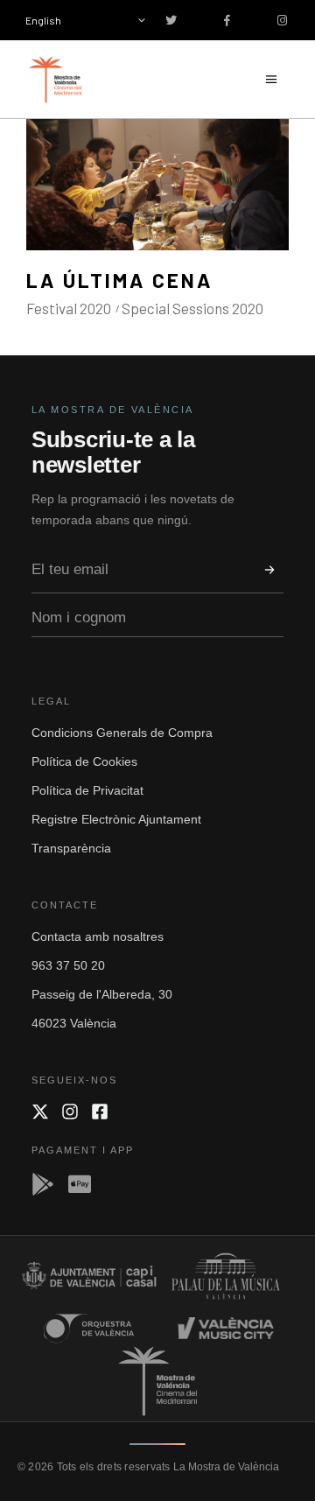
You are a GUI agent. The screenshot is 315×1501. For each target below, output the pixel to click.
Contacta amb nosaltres (98, 936)
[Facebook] (99, 1111)
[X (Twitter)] (40, 1111)
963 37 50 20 (68, 965)
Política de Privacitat (88, 790)
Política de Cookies (84, 761)
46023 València (74, 1023)
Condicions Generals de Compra (122, 733)
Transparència (71, 848)
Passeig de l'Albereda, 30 (102, 994)
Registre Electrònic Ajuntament (116, 819)
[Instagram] (70, 1111)
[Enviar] (270, 570)
